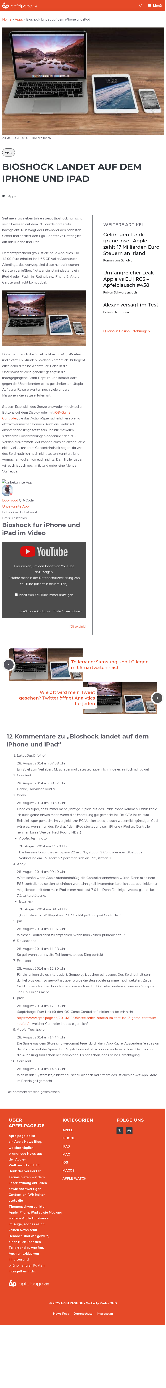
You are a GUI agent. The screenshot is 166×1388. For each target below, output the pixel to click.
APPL (66, 1130)
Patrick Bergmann (116, 312)
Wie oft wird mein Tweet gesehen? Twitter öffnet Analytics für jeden (57, 698)
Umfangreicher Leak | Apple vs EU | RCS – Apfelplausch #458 (129, 279)
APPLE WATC (73, 1178)
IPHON (67, 1138)
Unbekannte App (15, 506)
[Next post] (157, 698)
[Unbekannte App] (7, 494)
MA (65, 1154)
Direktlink (77, 626)
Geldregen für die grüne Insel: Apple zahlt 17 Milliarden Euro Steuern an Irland (131, 244)
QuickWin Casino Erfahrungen (126, 331)
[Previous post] (8, 664)
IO (64, 1162)
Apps (8, 152)
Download (10, 500)
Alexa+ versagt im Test (130, 305)
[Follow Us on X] (120, 1130)
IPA (65, 1146)
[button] (141, 5)
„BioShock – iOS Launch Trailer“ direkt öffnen (50, 611)
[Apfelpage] (19, 5)
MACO (67, 1170)
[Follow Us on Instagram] (129, 1130)
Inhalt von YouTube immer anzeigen (46, 595)
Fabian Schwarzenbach (120, 292)
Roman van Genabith (118, 260)
